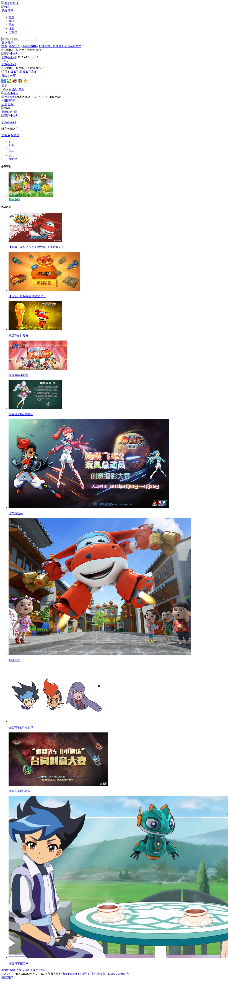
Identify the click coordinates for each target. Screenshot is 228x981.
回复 (4, 85)
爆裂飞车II (29, 71)
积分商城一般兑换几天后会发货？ (60, 46)
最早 (15, 89)
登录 (4, 10)
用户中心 (41, 970)
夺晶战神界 (29, 46)
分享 (13, 75)
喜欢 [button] (5, 75)
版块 (11, 20)
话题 (11, 28)
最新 (21, 89)
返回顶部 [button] (7, 977)
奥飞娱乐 (18, 970)
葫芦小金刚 (8, 57)
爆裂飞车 (14, 46)
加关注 (5, 135)
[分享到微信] (9, 81)
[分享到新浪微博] (14, 81)
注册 (11, 10)
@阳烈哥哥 (8, 100)
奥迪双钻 (7, 970)
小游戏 (13, 32)
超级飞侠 (30, 970)
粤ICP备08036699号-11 (76, 973)
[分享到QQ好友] (20, 81)
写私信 (15, 135)
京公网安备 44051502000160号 (110, 973)
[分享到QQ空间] (26, 81)
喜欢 (11, 24)
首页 (11, 17)
